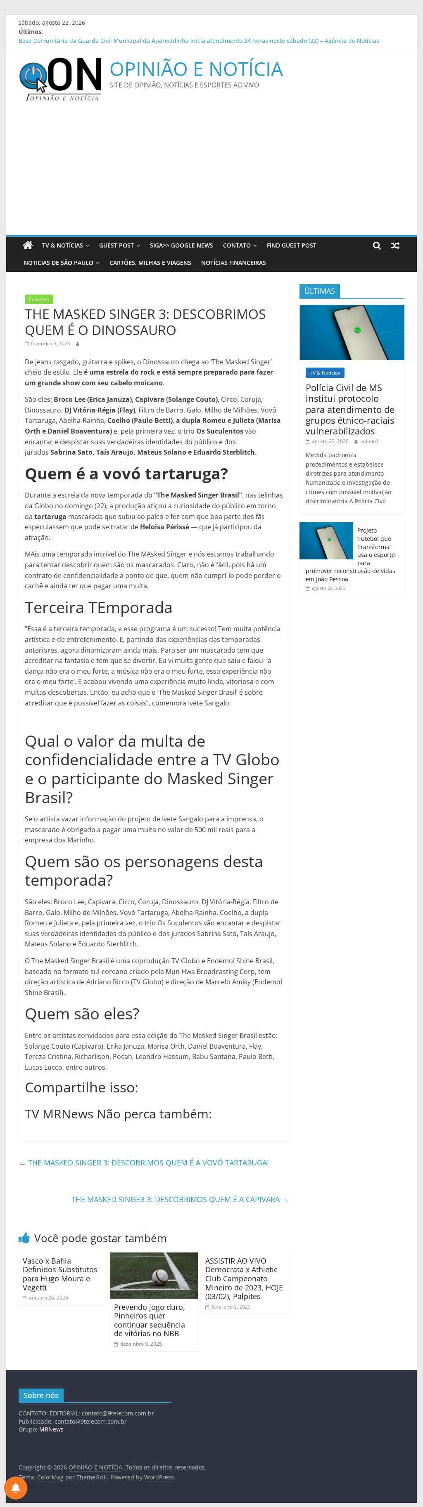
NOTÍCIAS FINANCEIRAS (233, 262)
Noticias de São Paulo (58, 262)
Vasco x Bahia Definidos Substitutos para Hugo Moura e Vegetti (60, 1274)
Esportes (39, 299)
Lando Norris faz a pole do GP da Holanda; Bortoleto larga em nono (111, 36)
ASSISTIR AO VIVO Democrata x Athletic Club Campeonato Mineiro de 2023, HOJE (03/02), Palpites (244, 1278)
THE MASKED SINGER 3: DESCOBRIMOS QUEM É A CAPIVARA (180, 1199)
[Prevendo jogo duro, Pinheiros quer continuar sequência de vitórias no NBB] (154, 1257)
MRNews (51, 1429)
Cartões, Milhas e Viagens (150, 262)
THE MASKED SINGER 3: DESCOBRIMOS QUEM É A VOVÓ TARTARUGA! (144, 1162)
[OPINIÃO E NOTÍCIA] (28, 245)
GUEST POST (116, 245)
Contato (237, 245)
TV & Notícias (62, 245)
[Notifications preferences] (15, 1488)
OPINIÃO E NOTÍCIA (196, 68)
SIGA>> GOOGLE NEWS (181, 245)
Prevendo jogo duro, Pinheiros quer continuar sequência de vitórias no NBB (149, 1320)
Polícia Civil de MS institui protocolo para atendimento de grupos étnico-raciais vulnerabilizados (350, 409)
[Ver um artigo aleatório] (395, 245)
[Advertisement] (211, 173)
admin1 (370, 441)
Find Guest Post (291, 245)
